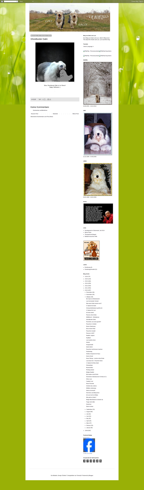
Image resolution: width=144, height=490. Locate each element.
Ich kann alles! (90, 312)
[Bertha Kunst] (89, 451)
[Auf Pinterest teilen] (50, 99)
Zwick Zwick (89, 347)
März (87, 423)
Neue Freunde (90, 383)
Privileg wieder (90, 370)
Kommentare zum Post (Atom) (45, 116)
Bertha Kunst (86, 437)
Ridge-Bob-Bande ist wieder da (94, 399)
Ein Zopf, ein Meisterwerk (93, 299)
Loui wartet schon (91, 340)
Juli (87, 414)
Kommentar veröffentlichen (40, 110)
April (87, 421)
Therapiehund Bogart (90, 234)
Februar (88, 425)
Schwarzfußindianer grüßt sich (94, 308)
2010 (86, 290)
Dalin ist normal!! (90, 390)
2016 (86, 276)
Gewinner (88, 404)
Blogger (91, 475)
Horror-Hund (89, 356)
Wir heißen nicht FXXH (92, 374)
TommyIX (79, 475)
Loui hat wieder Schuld (92, 301)
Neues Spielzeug (90, 326)
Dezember (89, 292)
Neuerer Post (34, 113)
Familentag (89, 351)
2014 (86, 281)
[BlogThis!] (45, 99)
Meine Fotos (88, 232)
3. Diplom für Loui (91, 310)
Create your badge (87, 453)
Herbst (88, 342)
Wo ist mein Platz (90, 328)
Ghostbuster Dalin (91, 319)
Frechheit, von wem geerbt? (93, 321)
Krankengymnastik (90, 269)
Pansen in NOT (90, 333)
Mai (87, 418)
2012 (86, 285)
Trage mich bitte (90, 402)
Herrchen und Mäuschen (92, 392)
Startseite (55, 113)
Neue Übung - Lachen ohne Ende (95, 358)
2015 (86, 279)
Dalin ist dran (89, 406)
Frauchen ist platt (90, 331)
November (89, 294)
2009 (86, 430)
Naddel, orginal (90, 335)
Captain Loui (89, 381)
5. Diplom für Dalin (91, 305)
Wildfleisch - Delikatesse (92, 317)
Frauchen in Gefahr (91, 324)
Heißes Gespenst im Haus (93, 353)
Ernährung (87, 267)
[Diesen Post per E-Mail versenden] (43, 99)
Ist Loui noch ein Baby (92, 395)
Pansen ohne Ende (91, 315)
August (88, 411)
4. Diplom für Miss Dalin (92, 363)
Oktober (88, 297)
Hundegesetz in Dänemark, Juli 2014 (95, 230)
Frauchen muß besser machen (94, 349)
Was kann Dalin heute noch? (94, 303)
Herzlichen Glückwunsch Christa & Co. (96, 376)
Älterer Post (75, 113)
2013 (86, 283)
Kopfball (88, 338)
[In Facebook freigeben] (48, 99)
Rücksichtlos (89, 367)
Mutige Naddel (90, 372)
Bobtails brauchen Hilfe (91, 236)
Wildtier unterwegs (91, 388)
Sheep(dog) (89, 365)
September (89, 409)
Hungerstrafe (89, 344)
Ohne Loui (89, 379)
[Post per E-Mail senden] (39, 99)
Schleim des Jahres (91, 386)
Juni (87, 416)
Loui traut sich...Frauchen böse (94, 360)
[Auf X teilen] (46, 99)
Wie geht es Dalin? (91, 397)
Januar (88, 427)
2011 (86, 288)
